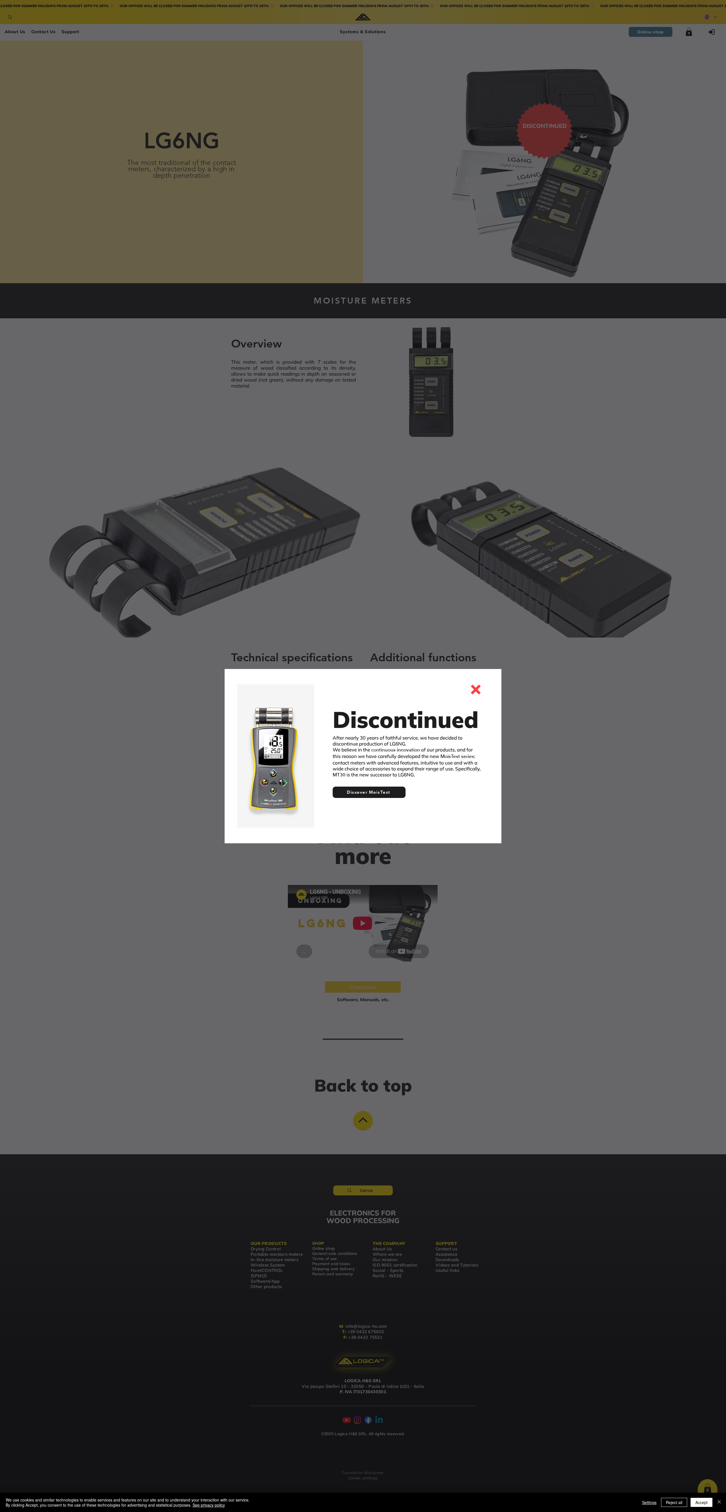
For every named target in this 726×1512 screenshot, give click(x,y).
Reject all (674, 1502)
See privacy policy (209, 1505)
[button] (476, 689)
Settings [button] (649, 1502)
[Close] (719, 1502)
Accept (701, 1502)
